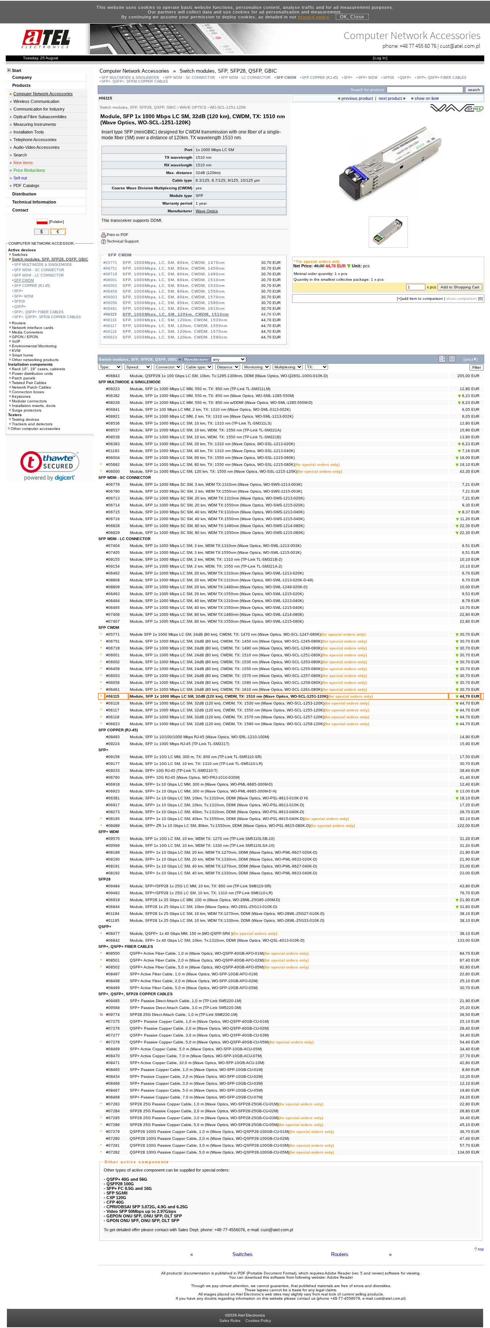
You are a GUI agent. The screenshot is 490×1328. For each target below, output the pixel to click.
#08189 (113, 852)
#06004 (113, 458)
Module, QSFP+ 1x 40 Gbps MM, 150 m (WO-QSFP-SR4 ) (181, 933)
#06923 (113, 791)
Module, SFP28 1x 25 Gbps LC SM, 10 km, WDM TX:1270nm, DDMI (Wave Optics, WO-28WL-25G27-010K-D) (227, 913)
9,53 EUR (470, 594)
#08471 (113, 1063)
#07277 (113, 1035)
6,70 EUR (470, 573)
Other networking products (35, 360)
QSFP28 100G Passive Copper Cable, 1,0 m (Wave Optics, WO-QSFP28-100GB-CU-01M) (209, 1131)
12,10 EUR (469, 1083)
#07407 (113, 621)
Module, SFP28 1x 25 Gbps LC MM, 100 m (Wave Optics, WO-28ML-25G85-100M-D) (205, 900)
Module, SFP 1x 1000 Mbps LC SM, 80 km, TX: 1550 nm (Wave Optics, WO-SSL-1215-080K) (212, 464)
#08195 (113, 819)
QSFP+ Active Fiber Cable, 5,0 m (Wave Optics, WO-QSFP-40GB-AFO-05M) (197, 967)
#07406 (113, 614)
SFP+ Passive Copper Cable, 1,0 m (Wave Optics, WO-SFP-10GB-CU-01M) (196, 1070)
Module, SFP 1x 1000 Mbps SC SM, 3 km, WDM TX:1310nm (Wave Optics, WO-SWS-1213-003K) (216, 484)
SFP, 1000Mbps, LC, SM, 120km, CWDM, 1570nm (174, 331)
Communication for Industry (39, 109)
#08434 (113, 1076)
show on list (425, 98)
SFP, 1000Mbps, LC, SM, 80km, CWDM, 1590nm (173, 303)
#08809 (113, 587)
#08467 (113, 1090)
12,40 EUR (469, 784)
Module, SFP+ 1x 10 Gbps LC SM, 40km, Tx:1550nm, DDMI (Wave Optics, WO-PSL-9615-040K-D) (217, 819)
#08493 (113, 737)
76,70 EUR (469, 893)
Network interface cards (32, 327)
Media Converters (27, 332)
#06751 (113, 641)
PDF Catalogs (26, 185)
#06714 (113, 505)
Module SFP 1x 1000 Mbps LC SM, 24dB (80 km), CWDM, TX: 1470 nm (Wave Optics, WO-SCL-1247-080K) (225, 634)
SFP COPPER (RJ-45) (320, 78)
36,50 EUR (469, 1014)
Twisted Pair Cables (29, 383)
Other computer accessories (35, 428)
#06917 (113, 805)
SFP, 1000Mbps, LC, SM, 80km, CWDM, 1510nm (173, 280)
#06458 (113, 669)
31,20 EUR (469, 839)
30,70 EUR (469, 634)
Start (16, 70)
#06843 (113, 376)
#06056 (113, 682)
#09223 (113, 389)
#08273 (113, 812)
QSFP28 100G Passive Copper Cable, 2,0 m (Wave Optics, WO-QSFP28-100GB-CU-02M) (209, 1138)
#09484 (113, 886)
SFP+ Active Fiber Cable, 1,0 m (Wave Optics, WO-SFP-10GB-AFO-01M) (194, 974)
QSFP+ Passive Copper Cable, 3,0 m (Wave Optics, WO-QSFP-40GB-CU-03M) (199, 1035)
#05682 (113, 464)
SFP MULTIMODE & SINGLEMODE (130, 78)
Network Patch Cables (31, 387)
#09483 (113, 893)
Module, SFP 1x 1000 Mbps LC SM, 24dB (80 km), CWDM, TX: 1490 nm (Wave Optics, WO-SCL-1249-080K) (226, 648)
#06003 (113, 676)
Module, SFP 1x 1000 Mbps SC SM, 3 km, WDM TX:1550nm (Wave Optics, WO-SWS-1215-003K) (216, 491)
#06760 (113, 777)
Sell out (20, 178)
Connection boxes (28, 392)
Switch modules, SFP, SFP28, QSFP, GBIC (50, 259)
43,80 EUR (469, 886)
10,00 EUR (469, 587)
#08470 (113, 1056)
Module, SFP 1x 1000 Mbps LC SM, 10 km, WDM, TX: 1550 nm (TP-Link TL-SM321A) (205, 430)
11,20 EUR (469, 519)
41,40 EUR (469, 777)
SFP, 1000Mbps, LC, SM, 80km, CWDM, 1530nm (173, 285)
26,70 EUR (469, 812)
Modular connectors (29, 401)
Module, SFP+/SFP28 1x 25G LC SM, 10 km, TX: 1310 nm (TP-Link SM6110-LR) (201, 893)
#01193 (112, 451)
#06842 (113, 940)
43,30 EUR (469, 471)
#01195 (112, 920)
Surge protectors (26, 410)
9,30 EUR (470, 505)
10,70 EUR (469, 607)
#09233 (113, 770)
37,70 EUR (469, 1056)
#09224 (113, 744)
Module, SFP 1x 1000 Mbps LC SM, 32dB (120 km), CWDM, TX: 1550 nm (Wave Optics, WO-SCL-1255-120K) (227, 710)
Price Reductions (29, 170)
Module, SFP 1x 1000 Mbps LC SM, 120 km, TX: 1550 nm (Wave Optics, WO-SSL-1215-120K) (213, 471)
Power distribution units (32, 373)
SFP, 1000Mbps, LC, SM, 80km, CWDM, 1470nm (173, 262)
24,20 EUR (469, 1097)
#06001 (113, 655)
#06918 (113, 784)
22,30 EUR (469, 526)
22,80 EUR (469, 614)
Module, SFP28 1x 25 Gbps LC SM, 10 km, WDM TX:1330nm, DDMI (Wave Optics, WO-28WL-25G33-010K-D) (227, 920)
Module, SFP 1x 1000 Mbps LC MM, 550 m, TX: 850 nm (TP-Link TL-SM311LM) (200, 389)
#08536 (113, 423)
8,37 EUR (470, 512)
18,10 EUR (469, 798)
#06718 (113, 648)
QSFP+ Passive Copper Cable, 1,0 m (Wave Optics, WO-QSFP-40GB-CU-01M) (199, 1021)
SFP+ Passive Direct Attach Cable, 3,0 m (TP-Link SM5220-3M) (185, 1008)
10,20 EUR (469, 1076)
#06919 (113, 900)
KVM (16, 350)
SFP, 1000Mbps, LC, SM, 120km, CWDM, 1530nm (174, 320)
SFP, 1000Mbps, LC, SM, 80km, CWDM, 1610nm (173, 308)
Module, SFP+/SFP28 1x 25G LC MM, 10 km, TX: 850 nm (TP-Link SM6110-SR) (200, 886)
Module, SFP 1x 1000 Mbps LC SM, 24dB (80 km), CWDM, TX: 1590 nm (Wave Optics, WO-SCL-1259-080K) (226, 682)
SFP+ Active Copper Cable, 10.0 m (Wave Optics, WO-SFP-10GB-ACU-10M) (197, 1063)
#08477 (113, 933)
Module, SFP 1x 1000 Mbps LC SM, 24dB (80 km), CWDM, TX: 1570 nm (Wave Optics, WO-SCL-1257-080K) (226, 676)
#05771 (113, 634)
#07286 (113, 1125)
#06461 (113, 689)
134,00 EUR (468, 1152)
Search (20, 155)
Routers (339, 1254)
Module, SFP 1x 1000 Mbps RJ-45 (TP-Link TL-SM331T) (179, 744)
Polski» (56, 222)
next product (390, 98)
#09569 (113, 845)
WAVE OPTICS (193, 107)
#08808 (113, 580)
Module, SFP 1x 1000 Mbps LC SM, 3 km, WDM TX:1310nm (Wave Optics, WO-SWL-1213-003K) (215, 546)
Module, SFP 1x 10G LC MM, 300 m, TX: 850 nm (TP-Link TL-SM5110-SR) (195, 757)
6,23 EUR (470, 396)
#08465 (113, 1070)
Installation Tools (28, 132)
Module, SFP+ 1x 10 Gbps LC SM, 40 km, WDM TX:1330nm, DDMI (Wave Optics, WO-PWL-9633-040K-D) (223, 873)
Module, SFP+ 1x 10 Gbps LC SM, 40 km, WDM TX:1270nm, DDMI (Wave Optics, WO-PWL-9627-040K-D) (223, 866)
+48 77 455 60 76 (418, 45)
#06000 (113, 471)
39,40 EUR (469, 770)
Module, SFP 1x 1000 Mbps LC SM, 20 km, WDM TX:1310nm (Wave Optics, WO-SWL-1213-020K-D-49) (221, 580)
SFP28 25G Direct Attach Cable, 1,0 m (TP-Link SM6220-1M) (183, 1014)
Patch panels (23, 378)
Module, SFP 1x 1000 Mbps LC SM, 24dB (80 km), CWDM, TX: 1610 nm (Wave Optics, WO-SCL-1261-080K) (226, 689)
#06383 (113, 444)
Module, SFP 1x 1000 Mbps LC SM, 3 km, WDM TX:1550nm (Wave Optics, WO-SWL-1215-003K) (215, 552)
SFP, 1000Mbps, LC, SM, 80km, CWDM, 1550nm (173, 291)
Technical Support (123, 241)
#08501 (113, 960)
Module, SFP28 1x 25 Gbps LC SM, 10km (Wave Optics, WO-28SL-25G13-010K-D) (203, 907)
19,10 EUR (469, 464)
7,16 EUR (470, 451)
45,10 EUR (469, 1125)
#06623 (113, 724)
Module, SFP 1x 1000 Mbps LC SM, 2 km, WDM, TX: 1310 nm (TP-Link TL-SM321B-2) (206, 559)
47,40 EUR (469, 1138)
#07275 (113, 1021)
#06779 (113, 484)
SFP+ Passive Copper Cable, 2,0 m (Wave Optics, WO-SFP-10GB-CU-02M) (196, 1076)
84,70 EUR (469, 953)
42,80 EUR (469, 1063)
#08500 (113, 953)
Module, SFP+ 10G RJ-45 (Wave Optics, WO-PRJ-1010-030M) (185, 777)
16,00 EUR (469, 458)
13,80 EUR (469, 437)
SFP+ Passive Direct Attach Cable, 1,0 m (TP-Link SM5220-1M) (185, 1001)
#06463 (113, 594)
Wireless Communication (36, 101)
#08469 (113, 1049)
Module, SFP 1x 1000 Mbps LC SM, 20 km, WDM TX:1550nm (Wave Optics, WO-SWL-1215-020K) (217, 594)
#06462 (113, 573)
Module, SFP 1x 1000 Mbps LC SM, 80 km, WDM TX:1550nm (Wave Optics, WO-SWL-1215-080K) (217, 621)
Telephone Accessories (35, 139)
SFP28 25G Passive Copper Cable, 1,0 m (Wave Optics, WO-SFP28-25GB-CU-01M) (204, 1104)
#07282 (113, 1152)
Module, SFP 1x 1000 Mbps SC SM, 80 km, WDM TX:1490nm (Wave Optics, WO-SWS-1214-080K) (217, 526)
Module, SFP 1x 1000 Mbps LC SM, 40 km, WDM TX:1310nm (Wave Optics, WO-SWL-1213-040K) (217, 601)
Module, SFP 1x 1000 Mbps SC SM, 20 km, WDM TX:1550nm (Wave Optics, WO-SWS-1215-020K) (217, 505)
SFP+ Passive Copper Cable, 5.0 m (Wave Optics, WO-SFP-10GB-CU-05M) (196, 1090)
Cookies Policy (258, 1320)
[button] (50, 466)
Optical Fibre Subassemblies (40, 116)
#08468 (113, 1097)
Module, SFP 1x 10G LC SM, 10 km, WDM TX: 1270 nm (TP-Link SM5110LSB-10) (202, 839)
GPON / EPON (25, 337)
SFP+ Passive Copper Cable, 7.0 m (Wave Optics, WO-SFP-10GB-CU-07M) (196, 1097)
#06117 (112, 710)
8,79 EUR (470, 601)
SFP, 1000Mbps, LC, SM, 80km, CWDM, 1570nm (173, 297)
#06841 (113, 409)
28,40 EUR (469, 1028)
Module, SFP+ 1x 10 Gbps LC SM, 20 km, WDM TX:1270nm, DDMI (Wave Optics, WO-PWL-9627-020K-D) (223, 852)
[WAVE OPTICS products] (457, 111)
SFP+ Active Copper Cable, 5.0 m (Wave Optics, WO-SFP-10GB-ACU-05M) (196, 1049)
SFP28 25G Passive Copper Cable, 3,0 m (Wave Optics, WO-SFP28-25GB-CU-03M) (204, 1118)
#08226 (113, 402)
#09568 (113, 1008)
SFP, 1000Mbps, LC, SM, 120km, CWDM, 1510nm (175, 314)
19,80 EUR (469, 1090)
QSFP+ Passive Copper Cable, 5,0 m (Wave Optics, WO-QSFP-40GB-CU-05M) (199, 1042)
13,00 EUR (469, 791)
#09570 (113, 839)
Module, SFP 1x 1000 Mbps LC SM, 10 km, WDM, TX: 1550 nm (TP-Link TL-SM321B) (205, 437)
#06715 (113, 512)
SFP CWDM (286, 78)
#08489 (113, 825)
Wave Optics (207, 211)
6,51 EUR (470, 546)
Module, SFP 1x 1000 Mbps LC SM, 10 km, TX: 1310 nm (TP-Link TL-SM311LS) (200, 423)
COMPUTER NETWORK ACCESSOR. (41, 243)
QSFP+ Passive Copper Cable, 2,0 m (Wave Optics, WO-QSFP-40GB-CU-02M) (199, 1028)
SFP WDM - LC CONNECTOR (246, 78)
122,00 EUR (468, 825)
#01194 (112, 913)
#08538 (113, 437)
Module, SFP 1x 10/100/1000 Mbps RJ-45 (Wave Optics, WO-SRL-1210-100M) (199, 737)
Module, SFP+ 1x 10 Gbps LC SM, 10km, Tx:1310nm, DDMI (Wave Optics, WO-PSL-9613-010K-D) (217, 805)
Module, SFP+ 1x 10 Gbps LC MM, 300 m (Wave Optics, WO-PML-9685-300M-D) (201, 784)
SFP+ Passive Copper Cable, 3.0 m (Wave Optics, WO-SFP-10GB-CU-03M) (196, 1083)
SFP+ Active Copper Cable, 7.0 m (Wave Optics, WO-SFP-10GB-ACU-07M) (196, 1056)
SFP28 (388, 78)
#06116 (112, 703)
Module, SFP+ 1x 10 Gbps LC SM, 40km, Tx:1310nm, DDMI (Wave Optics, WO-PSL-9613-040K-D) (217, 812)
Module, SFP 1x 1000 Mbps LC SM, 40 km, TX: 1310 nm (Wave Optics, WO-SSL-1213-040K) (212, 451)
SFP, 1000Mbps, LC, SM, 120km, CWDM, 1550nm (174, 326)
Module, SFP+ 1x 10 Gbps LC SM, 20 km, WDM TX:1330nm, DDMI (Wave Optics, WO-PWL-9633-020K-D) (223, 859)
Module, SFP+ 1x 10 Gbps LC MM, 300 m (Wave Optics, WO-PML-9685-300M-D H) (203, 791)
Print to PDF (117, 235)
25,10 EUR (469, 981)
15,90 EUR (469, 430)
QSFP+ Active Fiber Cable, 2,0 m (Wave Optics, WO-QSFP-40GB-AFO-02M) (197, 960)
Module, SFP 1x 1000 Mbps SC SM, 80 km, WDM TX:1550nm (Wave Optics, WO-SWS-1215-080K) (217, 533)
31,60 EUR (469, 907)
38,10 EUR (469, 913)
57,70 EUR (469, 1145)
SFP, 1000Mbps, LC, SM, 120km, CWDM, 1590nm (174, 337)
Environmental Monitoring (34, 346)
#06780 (113, 491)
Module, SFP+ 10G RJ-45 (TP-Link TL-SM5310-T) (173, 770)
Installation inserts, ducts (34, 406)
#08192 (113, 873)
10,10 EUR (469, 559)
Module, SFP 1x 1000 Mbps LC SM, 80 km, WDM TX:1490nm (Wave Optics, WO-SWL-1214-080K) (217, 614)
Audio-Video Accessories (36, 147)
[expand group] (442, 361)
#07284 (113, 1111)
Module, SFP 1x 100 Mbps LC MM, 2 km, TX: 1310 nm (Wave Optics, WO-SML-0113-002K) (210, 409)
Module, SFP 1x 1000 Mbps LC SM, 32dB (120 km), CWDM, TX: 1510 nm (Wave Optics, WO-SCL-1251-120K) (229, 696)
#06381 (113, 798)
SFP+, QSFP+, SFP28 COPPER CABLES (134, 81)
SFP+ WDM (367, 78)
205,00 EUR (468, 376)
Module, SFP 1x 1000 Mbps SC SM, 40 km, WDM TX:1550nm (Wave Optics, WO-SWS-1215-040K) (217, 519)
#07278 (113, 1042)
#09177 (113, 764)
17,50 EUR (469, 757)
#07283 (113, 1104)
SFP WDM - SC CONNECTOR (190, 78)
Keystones (21, 396)
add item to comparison (422, 298)
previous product (357, 98)
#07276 (113, 1028)
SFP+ (348, 78)
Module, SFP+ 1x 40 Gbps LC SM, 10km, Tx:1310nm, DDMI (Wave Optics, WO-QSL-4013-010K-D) (217, 940)
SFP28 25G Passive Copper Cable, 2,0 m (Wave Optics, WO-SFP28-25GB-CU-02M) (204, 1111)
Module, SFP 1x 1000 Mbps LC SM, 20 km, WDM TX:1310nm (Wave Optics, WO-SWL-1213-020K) (217, 573)
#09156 (113, 757)
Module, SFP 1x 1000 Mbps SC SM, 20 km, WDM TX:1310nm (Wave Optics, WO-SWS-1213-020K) (217, 498)
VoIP (16, 341)
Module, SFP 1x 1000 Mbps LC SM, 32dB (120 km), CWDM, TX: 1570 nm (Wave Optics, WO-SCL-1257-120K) (227, 717)
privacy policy (313, 17)
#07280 (113, 1138)
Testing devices (25, 419)
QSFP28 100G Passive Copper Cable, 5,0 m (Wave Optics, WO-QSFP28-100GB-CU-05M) (209, 1152)
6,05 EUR (470, 409)
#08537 (113, 430)
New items (23, 162)
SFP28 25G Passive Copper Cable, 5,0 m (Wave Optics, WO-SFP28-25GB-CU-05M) (204, 1125)
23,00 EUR (469, 866)
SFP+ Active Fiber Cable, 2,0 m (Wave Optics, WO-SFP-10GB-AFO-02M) (194, 981)
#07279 (113, 1131)
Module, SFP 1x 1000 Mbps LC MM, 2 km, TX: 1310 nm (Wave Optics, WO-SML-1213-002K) (211, 416)
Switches (242, 1254)
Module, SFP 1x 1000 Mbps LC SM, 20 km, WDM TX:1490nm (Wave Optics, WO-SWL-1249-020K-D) (218, 587)
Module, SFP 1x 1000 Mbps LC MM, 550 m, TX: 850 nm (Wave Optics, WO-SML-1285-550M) (212, 396)
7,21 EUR (470, 484)
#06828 (113, 526)
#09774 (113, 1014)
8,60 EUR (470, 1070)
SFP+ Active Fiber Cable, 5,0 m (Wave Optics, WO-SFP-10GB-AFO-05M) (194, 988)
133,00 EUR (468, 940)
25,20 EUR (469, 1008)
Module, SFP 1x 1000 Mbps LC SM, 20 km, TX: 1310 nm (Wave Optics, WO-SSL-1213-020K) (212, 444)
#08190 (113, 859)
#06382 (113, 396)
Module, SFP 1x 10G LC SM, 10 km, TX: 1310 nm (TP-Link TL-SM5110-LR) (196, 764)
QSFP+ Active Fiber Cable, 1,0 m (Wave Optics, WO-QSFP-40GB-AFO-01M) (197, 953)
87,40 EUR (469, 960)
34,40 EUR (469, 1035)
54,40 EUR (469, 1042)
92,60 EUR (469, 967)
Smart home (22, 355)
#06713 (113, 498)
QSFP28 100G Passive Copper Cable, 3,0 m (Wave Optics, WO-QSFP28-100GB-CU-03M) (209, 1145)
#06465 (113, 607)
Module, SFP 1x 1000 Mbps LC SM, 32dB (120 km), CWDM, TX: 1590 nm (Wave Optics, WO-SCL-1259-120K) (227, 724)
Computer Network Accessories (43, 93)
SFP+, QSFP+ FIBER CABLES (441, 78)
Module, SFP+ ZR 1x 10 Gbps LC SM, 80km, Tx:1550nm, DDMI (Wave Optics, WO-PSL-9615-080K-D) (220, 825)
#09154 (113, 566)
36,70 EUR (469, 1131)
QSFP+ (405, 78)
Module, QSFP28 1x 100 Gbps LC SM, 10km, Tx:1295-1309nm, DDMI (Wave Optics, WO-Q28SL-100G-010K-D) (229, 376)
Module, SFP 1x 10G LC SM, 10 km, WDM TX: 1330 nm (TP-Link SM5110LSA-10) (202, 845)
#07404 (113, 546)
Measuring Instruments (34, 124)
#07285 (113, 1118)
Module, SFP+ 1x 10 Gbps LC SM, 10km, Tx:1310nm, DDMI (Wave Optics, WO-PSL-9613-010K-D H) (219, 798)
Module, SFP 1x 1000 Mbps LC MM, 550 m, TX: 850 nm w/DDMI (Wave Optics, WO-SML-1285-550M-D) (221, 402)
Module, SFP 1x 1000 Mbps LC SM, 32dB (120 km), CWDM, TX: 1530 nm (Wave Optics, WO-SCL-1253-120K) (227, 703)
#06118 (112, 717)
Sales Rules (229, 1320)
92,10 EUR (469, 819)
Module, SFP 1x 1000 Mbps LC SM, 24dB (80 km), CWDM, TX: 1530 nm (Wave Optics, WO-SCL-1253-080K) (226, 662)
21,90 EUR (469, 852)
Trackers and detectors (32, 424)
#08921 (113, 416)
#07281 (113, 1145)
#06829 (113, 533)
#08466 (113, 1083)
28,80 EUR (469, 1111)
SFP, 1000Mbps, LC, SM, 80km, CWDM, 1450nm (173, 268)
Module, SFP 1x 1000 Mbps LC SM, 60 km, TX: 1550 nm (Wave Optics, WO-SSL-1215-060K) (212, 458)
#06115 (112, 696)
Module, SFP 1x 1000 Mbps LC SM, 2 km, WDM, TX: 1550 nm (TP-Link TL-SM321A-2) (206, 566)
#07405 (113, 552)
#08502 (113, 967)
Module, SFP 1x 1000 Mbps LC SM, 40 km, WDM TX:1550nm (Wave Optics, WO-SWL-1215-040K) (217, 607)
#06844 (113, 907)
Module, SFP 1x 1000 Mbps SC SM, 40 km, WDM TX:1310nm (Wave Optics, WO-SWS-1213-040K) (217, 512)
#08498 (113, 981)
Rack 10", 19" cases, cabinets (38, 369)
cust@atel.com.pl (460, 45)
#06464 (113, 601)
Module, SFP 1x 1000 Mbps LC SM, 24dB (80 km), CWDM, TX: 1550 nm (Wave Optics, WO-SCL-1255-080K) (226, 669)
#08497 (113, 974)
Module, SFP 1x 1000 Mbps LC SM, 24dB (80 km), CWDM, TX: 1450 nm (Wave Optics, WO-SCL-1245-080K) (226, 641)
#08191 (113, 866)
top (481, 1249)
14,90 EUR (469, 737)
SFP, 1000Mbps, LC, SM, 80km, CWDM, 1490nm (173, 274)
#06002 (113, 662)
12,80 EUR (469, 389)
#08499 (113, 988)
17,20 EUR (469, 805)
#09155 (113, 559)
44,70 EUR (469, 696)
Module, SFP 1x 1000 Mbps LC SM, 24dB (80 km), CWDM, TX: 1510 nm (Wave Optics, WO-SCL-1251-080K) (226, 655)
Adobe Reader (340, 1277)
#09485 (113, 1001)
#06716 (113, 519)
